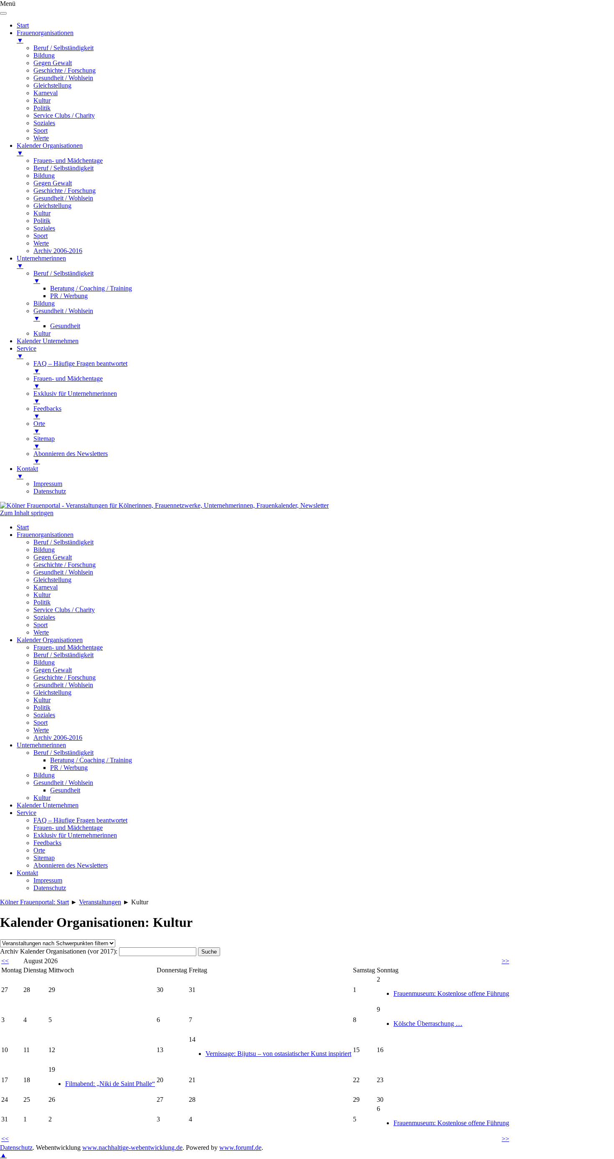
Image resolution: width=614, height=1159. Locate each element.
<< (5, 960)
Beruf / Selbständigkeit (63, 542)
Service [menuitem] (26, 352)
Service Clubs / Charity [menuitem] (64, 115)
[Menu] (3, 13)
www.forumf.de (240, 1147)
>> (505, 960)
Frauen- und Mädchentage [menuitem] (68, 160)
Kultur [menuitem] (42, 100)
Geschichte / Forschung (64, 564)
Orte (39, 850)
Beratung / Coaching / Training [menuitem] (91, 288)
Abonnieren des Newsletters (70, 865)
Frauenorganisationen (45, 534)
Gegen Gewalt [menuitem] (52, 62)
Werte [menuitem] (41, 138)
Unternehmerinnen (41, 745)
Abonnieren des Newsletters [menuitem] (70, 457)
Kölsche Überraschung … (427, 1023)
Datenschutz (49, 887)
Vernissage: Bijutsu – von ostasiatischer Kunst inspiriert (278, 1053)
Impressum (47, 880)
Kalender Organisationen (50, 639)
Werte (41, 632)
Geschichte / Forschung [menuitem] (64, 70)
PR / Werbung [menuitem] (69, 295)
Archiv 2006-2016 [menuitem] (57, 250)
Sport (40, 624)
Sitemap (44, 857)
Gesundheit (65, 790)
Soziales (44, 617)
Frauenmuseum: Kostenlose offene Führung (451, 993)
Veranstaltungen (100, 902)
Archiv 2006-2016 (57, 737)
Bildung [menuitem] (44, 55)
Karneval (45, 587)
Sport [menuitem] (40, 130)
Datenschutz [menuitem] (49, 491)
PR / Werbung (69, 767)
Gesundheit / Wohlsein (63, 572)
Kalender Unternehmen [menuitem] (48, 340)
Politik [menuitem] (42, 107)
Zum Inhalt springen (26, 512)
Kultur (42, 594)
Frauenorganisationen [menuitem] (45, 36)
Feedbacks (47, 842)
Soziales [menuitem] (44, 123)
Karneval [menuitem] (45, 92)
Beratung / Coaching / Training (91, 760)
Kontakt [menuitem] (27, 472)
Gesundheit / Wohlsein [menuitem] (63, 77)
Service (26, 812)
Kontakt (27, 872)
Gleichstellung (52, 579)
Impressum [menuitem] (47, 483)
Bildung (44, 549)
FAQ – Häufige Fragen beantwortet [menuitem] (80, 367)
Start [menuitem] (23, 25)
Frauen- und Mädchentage (68, 647)
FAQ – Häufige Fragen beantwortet (80, 820)
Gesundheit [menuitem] (65, 325)
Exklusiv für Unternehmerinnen (75, 835)
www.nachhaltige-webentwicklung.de (132, 1147)
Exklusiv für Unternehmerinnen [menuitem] (75, 397)
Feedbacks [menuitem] (47, 412)
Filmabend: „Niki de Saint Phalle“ (110, 1083)
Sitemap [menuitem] (44, 442)
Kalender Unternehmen (48, 805)
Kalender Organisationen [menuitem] (50, 149)
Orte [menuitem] (39, 427)
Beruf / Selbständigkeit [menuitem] (63, 47)
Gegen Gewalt (52, 557)
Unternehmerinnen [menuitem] (41, 262)
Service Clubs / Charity (64, 609)
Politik (42, 602)
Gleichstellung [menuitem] (52, 85)
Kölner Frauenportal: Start (34, 902)
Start (23, 527)
